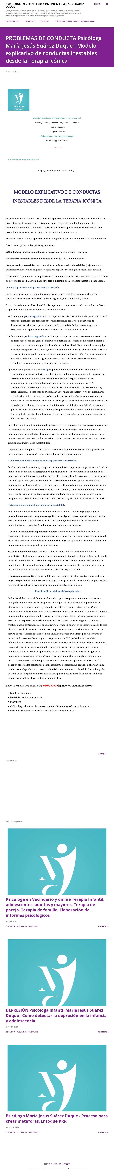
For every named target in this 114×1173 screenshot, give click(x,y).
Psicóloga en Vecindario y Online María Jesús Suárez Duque (45, 5)
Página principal (12, 21)
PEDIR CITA (45, 21)
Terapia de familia (57, 131)
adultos (66, 122)
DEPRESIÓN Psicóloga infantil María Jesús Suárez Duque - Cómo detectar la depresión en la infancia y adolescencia (56, 1015)
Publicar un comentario (27, 926)
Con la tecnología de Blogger (58, 1164)
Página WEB (29, 21)
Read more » (103, 926)
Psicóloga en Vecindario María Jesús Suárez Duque (75, 21)
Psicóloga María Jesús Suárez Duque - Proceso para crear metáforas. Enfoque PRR (57, 1118)
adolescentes (56, 122)
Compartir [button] (101, 754)
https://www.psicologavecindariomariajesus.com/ (23, 159)
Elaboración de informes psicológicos (57, 136)
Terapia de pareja (57, 127)
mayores (76, 122)
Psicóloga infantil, (42, 122)
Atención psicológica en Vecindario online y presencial (57, 118)
